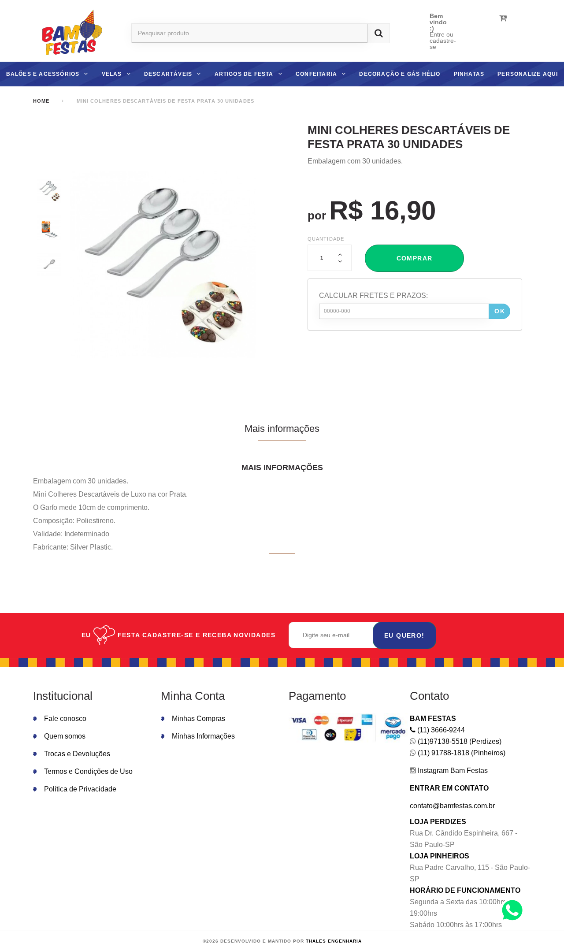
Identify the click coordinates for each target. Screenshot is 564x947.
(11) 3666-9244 (440, 730)
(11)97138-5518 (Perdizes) (458, 741)
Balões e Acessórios (43, 74)
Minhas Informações (203, 736)
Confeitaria (316, 74)
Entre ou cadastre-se (443, 40)
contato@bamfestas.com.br (452, 806)
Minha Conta (193, 695)
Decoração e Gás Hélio (399, 74)
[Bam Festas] (69, 33)
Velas (112, 74)
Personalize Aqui (527, 74)
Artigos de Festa (244, 74)
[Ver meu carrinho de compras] (503, 18)
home (41, 101)
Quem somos (64, 736)
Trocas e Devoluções (77, 754)
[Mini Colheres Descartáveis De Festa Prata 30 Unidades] (49, 191)
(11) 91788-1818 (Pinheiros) (460, 753)
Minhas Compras (198, 718)
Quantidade (326, 238)
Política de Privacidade (80, 789)
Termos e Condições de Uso (88, 771)
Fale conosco (65, 718)
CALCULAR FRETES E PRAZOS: (373, 295)
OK (499, 311)
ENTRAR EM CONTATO (449, 788)
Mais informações (282, 428)
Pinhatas (469, 74)
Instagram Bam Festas (452, 770)
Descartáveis (168, 74)
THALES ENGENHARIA (334, 941)
